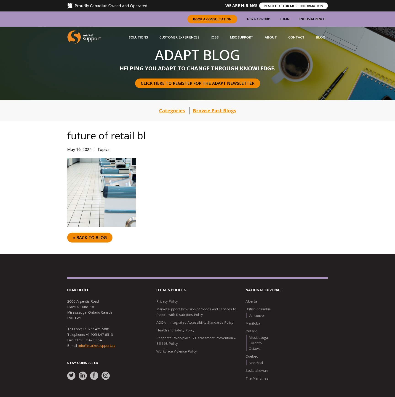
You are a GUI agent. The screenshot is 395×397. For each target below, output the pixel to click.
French (319, 19)
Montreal (256, 362)
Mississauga (258, 337)
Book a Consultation (212, 19)
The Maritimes (257, 378)
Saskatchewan (257, 370)
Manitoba (253, 323)
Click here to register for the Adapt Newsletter (197, 83)
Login (285, 19)
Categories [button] (172, 111)
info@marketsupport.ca (96, 345)
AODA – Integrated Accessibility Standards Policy (194, 322)
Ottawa (255, 348)
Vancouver (257, 315)
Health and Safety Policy (175, 330)
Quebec (252, 356)
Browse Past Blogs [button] (214, 111)
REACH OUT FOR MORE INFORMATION (293, 6)
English (305, 19)
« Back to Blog (90, 237)
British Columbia (258, 309)
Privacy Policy (167, 301)
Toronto (255, 343)
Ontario (251, 331)
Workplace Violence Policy (176, 351)
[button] (138, 37)
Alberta (251, 301)
